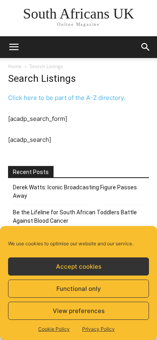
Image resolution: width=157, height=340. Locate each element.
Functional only (78, 288)
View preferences (79, 311)
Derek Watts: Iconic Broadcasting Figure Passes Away (75, 191)
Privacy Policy (98, 329)
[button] (14, 47)
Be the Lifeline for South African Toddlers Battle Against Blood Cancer (75, 216)
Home (15, 66)
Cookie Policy (54, 329)
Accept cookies (78, 266)
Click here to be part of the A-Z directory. (66, 98)
